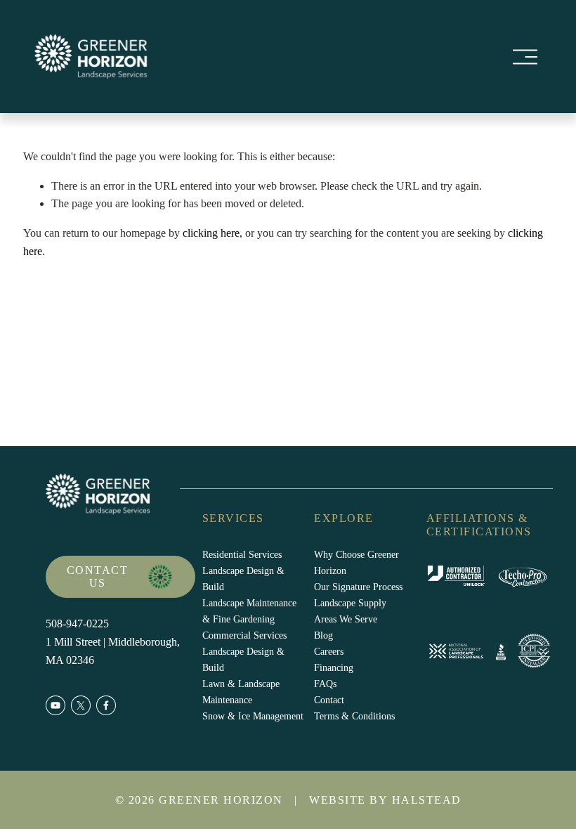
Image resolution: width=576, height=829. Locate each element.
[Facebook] (106, 705)
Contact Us (98, 576)
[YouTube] (55, 705)
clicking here (211, 233)
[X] (81, 705)
